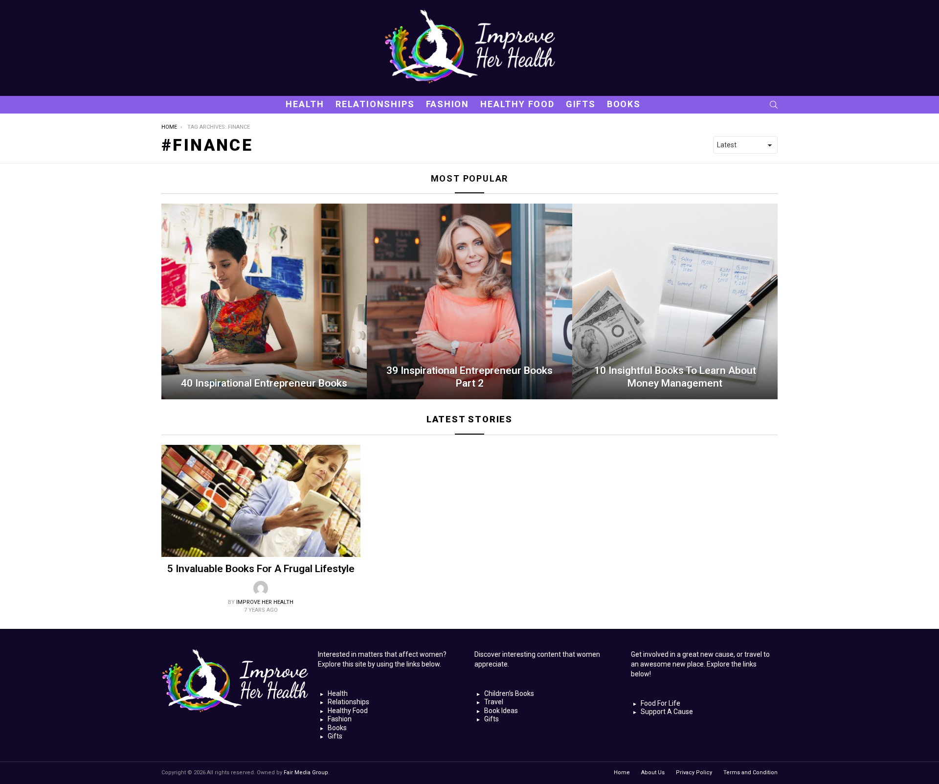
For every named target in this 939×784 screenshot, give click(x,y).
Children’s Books (509, 693)
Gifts (581, 104)
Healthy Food (517, 104)
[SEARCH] (774, 105)
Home (622, 772)
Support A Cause (667, 711)
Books (624, 104)
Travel (493, 702)
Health (305, 104)
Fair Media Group (306, 772)
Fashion (448, 104)
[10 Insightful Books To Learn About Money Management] (675, 301)
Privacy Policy (694, 772)
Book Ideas (501, 711)
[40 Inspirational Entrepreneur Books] (264, 301)
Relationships (374, 104)
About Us (653, 772)
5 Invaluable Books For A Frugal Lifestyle (261, 569)
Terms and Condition (750, 772)
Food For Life (660, 703)
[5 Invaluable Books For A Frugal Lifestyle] (260, 501)
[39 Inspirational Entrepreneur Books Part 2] (469, 301)
